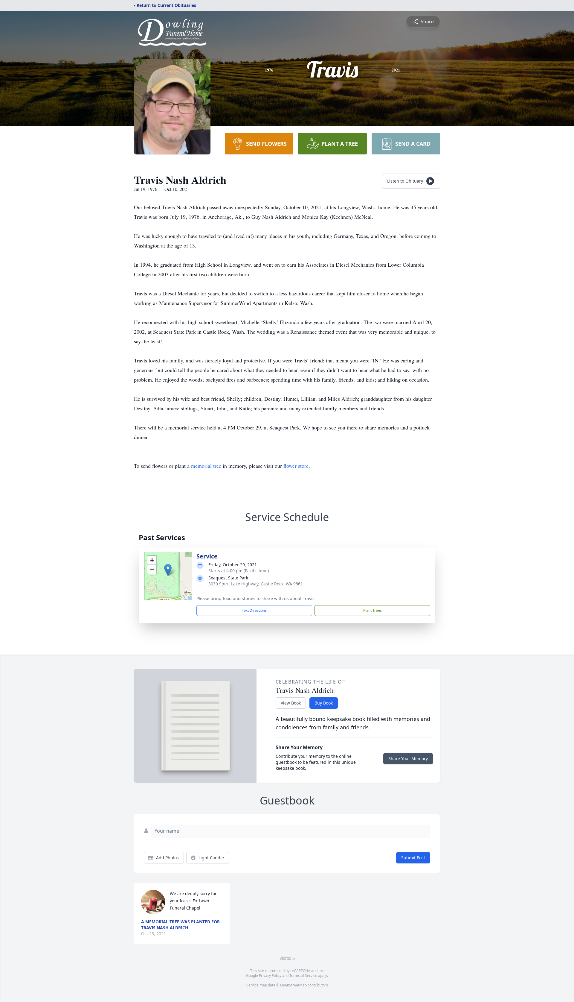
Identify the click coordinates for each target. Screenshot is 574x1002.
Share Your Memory (408, 758)
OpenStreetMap (293, 985)
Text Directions (254, 610)
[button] (168, 570)
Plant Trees (372, 610)
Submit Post (413, 857)
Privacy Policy (270, 975)
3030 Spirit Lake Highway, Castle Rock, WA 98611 (256, 584)
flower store (296, 465)
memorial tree (206, 465)
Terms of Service (303, 975)
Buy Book (324, 703)
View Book (291, 703)
